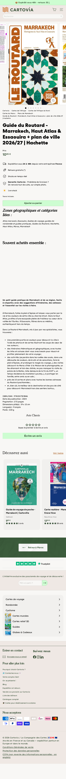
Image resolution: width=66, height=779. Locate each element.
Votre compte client (11, 677)
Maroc (16, 226)
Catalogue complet (11, 699)
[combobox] (33, 16)
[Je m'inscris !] (45, 583)
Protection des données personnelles (21, 750)
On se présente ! (9, 681)
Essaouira (22, 221)
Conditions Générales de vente (18, 747)
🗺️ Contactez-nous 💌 (12, 673)
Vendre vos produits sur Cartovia (16, 692)
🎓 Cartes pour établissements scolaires (19, 703)
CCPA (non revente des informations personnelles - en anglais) (30, 756)
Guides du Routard (40, 224)
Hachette (54, 224)
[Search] (61, 16)
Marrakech (25, 226)
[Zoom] (53, 100)
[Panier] (54, 9)
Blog (4, 684)
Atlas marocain (10, 221)
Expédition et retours (11, 688)
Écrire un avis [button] (33, 435)
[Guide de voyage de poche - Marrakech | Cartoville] (21, 493)
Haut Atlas (7, 226)
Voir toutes (58, 453)
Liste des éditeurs (10, 695)
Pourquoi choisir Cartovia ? (14, 669)
